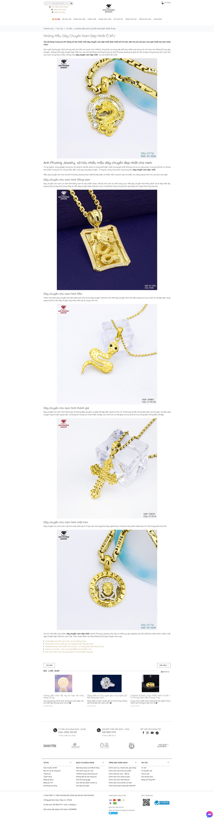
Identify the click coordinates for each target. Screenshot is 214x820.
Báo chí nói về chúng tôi (51, 771)
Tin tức (59, 29)
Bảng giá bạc (60, 12)
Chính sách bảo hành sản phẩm (120, 771)
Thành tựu (47, 774)
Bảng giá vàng (60, 10)
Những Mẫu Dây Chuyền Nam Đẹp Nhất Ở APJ (79, 36)
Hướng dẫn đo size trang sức (86, 777)
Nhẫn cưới (92, 19)
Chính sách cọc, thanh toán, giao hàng (122, 768)
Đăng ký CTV (48, 783)
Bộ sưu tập (66, 19)
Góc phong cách (147, 777)
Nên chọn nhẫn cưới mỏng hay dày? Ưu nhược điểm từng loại (69, 652)
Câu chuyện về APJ (50, 768)
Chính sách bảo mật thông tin (119, 780)
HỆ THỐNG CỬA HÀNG (60, 7)
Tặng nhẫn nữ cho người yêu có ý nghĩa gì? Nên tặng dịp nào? (69, 644)
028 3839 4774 (109, 732)
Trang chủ (48, 29)
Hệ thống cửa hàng (50, 786)
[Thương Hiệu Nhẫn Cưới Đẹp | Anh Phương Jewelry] (108, 8)
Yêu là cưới (145, 774)
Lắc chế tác (118, 19)
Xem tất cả (165, 672)
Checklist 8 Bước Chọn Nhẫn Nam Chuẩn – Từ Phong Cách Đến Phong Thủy (74, 646)
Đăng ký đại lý (48, 780)
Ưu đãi (57, 19)
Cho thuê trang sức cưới (84, 771)
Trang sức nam (145, 19)
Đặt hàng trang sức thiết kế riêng (87, 768)
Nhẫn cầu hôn (79, 19)
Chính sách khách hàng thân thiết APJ (122, 786)
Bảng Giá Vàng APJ (148, 780)
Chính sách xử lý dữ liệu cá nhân (120, 783)
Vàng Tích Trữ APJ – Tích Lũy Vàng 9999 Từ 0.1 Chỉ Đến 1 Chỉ (68, 649)
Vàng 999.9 (157, 19)
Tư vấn (69, 29)
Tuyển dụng (47, 777)
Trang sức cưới (104, 19)
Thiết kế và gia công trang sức (87, 774)
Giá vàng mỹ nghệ (82, 786)
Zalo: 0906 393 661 (67, 732)
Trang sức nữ (131, 19)
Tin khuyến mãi (146, 771)
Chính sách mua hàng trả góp (119, 777)
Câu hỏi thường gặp (83, 780)
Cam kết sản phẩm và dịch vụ (86, 783)
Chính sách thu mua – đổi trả (119, 774)
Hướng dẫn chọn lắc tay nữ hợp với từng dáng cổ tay (65, 641)
